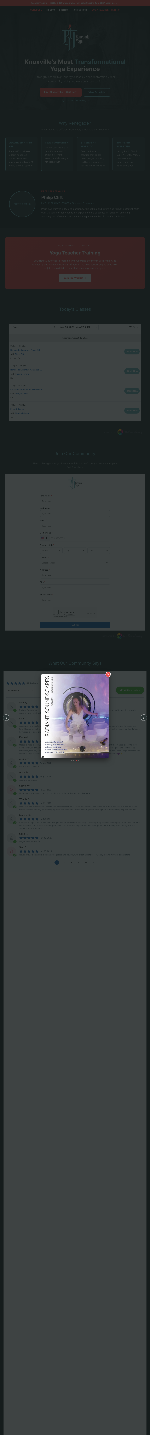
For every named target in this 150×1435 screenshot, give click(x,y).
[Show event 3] (76, 760)
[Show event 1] (71, 760)
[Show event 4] (78, 760)
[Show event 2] (73, 760)
